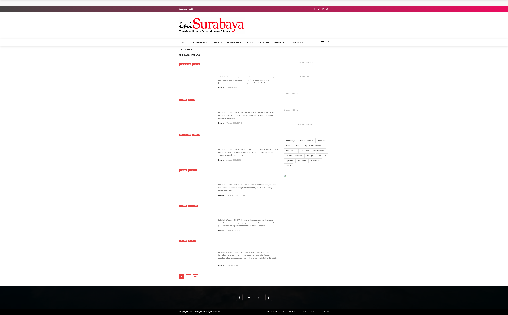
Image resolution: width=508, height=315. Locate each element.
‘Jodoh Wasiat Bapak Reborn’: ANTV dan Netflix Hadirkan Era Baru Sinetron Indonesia (312, 118)
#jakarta (289, 160)
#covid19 (322, 155)
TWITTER (314, 312)
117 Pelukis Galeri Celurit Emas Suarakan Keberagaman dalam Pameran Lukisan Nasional (312, 70)
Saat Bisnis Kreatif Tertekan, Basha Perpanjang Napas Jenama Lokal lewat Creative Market (311, 86)
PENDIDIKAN (279, 42)
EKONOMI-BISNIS (197, 42)
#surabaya (290, 140)
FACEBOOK (304, 312)
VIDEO (248, 42)
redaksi (221, 88)
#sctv (298, 145)
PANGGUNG (192, 170)
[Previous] (286, 130)
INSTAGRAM (325, 312)
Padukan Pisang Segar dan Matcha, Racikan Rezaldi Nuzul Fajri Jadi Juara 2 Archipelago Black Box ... (244, 176)
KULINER (192, 99)
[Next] (290, 130)
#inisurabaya (318, 150)
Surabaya (305, 150)
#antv (288, 145)
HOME (181, 42)
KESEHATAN (263, 42)
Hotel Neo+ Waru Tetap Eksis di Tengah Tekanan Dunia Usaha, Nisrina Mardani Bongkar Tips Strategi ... (247, 141)
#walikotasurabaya (294, 155)
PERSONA (185, 49)
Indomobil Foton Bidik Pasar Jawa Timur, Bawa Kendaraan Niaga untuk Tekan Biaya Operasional (225, 3)
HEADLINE (196, 64)
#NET (288, 166)
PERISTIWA (296, 42)
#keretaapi (315, 160)
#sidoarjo (302, 160)
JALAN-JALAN (232, 42)
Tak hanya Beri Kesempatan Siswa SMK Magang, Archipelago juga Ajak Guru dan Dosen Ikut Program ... (247, 212)
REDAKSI (283, 312)
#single (310, 155)
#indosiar (322, 140)
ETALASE (216, 42)
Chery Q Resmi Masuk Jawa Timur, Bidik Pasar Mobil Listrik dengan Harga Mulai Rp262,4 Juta (312, 103)
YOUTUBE (293, 312)
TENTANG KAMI (271, 312)
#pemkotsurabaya (313, 145)
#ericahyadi (291, 150)
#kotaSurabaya (306, 140)
